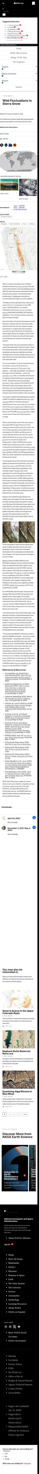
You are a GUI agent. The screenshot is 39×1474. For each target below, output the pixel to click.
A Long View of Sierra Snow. (21, 744)
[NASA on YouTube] (19, 1326)
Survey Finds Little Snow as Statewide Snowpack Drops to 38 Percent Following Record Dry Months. (17, 688)
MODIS (22, 206)
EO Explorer (19, 62)
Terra (15, 208)
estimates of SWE (21, 573)
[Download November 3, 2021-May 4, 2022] (34, 828)
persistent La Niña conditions (11, 383)
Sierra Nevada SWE (23, 412)
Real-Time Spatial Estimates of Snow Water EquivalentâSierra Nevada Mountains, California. (17, 729)
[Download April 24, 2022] (34, 819)
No (6, 1456)
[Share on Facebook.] (6, 145)
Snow (24, 224)
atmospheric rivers (7, 376)
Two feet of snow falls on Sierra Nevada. (18, 736)
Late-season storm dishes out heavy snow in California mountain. (18, 677)
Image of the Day (19, 57)
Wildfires (32, 224)
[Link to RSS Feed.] (14, 145)
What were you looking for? (16, 1463)
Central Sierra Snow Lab (9, 466)
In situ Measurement (20, 209)
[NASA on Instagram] (10, 1326)
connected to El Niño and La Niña (20, 368)
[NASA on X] (14, 1326)
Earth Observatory (18, 53)
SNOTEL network (7, 485)
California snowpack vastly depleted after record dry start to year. (17, 775)
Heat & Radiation (15, 224)
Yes (6, 1454)
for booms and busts (22, 286)
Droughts (4, 224)
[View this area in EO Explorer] (18, 161)
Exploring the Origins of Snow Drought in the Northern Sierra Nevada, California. (18, 707)
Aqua (15, 206)
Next (25, 1114)
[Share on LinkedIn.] (10, 145)
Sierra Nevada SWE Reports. (20, 718)
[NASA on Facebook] (5, 1326)
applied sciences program (17, 585)
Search (19, 87)
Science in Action (6, 216)
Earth (18, 48)
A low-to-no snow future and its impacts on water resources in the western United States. (18, 765)
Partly (7, 1459)
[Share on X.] (1, 145)
